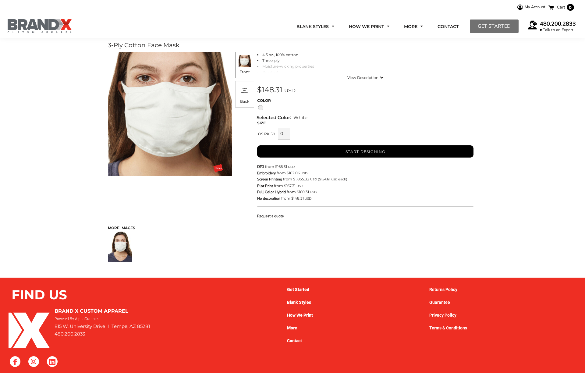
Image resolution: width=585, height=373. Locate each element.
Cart (564, 7)
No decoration (268, 198)
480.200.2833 (558, 23)
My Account (535, 7)
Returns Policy (443, 289)
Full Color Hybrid (271, 192)
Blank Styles (299, 302)
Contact (294, 340)
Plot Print (265, 185)
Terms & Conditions (448, 327)
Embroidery (266, 173)
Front (244, 71)
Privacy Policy (442, 315)
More (292, 327)
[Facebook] (15, 361)
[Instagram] (33, 361)
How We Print (300, 315)
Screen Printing (269, 179)
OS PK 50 (266, 134)
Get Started (494, 26)
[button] (316, 26)
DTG (260, 166)
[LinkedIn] (52, 361)
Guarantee (439, 302)
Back (244, 101)
